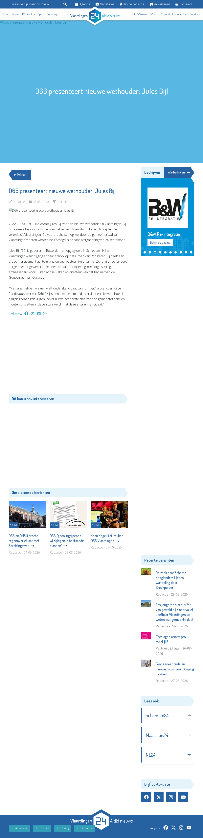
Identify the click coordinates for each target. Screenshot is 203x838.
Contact (44, 828)
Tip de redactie (133, 4)
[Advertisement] (68, 357)
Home (5, 14)
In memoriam (179, 14)
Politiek (31, 14)
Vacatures (106, 4)
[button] (144, 252)
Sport (41, 14)
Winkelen (142, 14)
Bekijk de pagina (160, 242)
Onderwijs (52, 14)
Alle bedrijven (176, 172)
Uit (133, 14)
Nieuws (15, 14)
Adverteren (161, 4)
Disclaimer (86, 828)
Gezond (165, 14)
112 (23, 14)
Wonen (154, 14)
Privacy (64, 828)
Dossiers (185, 4)
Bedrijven (195, 14)
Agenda (84, 4)
